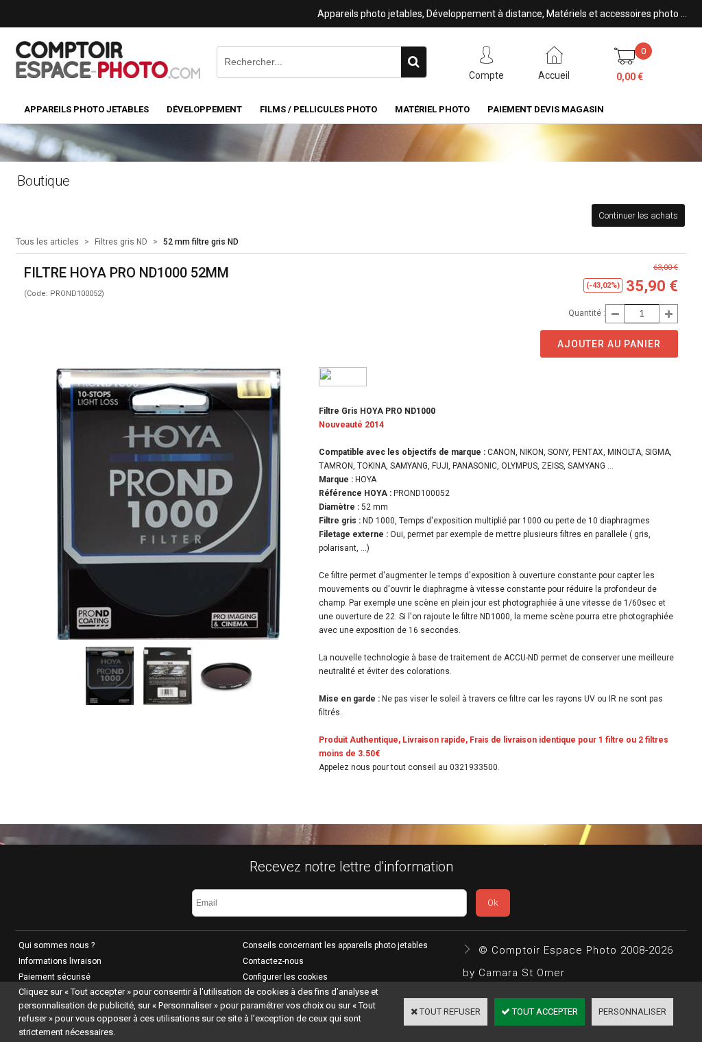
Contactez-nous (273, 961)
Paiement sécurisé (54, 977)
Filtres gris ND (121, 242)
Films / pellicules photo (318, 109)
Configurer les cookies (285, 977)
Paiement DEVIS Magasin (545, 109)
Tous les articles (47, 242)
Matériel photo (432, 109)
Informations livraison (60, 961)
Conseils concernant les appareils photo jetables (335, 945)
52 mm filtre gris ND (201, 242)
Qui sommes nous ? (57, 945)
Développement (204, 109)
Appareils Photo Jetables (86, 109)
